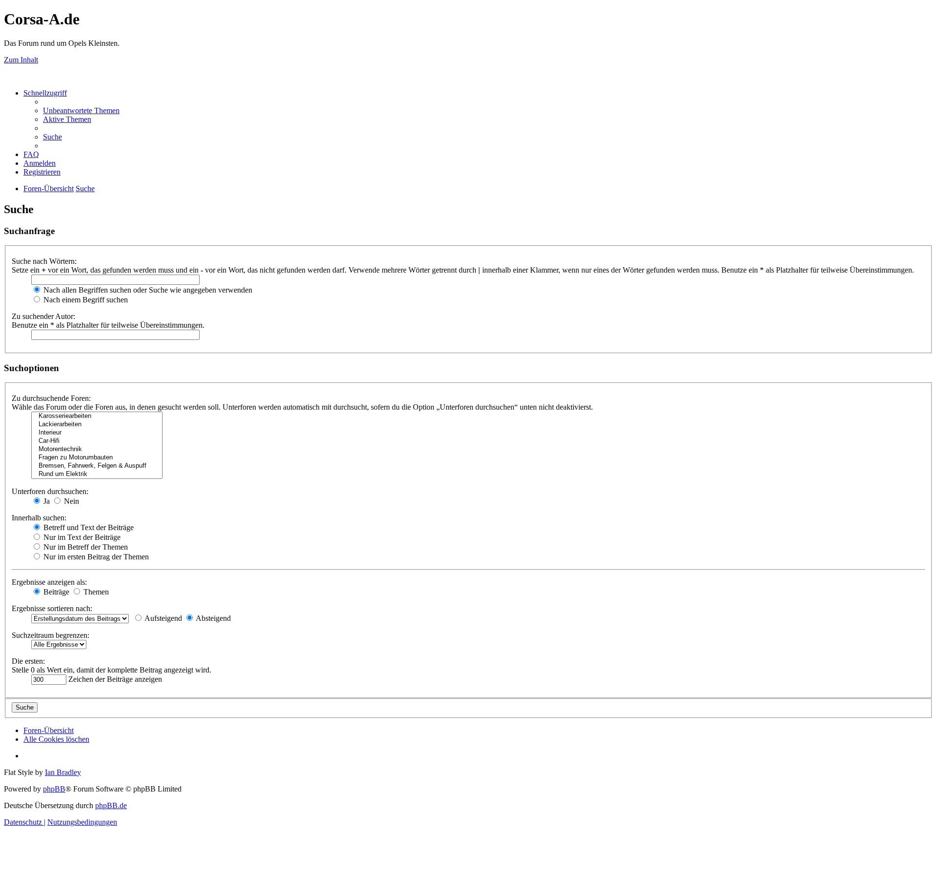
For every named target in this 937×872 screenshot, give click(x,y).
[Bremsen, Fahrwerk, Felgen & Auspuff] (97, 466)
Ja (45, 501)
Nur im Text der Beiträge (81, 537)
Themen (95, 592)
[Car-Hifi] (97, 441)
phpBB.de (111, 805)
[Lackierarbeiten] (97, 424)
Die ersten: (28, 661)
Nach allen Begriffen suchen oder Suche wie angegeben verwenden (146, 290)
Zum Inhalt (21, 60)
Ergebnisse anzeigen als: (49, 582)
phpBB (54, 789)
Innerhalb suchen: (39, 518)
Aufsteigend (162, 618)
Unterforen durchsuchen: (50, 491)
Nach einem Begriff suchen (84, 300)
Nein (70, 501)
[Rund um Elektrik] (97, 474)
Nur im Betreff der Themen (84, 547)
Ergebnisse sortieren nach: (52, 608)
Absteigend (212, 618)
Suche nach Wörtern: (44, 261)
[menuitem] (81, 110)
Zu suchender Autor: (43, 316)
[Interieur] (97, 433)
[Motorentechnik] (97, 449)
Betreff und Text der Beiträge (87, 527)
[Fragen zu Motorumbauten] (97, 458)
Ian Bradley (63, 772)
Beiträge (55, 592)
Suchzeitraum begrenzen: (50, 635)
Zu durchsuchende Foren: (51, 398)
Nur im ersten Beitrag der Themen (95, 557)
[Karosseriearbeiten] (97, 416)
